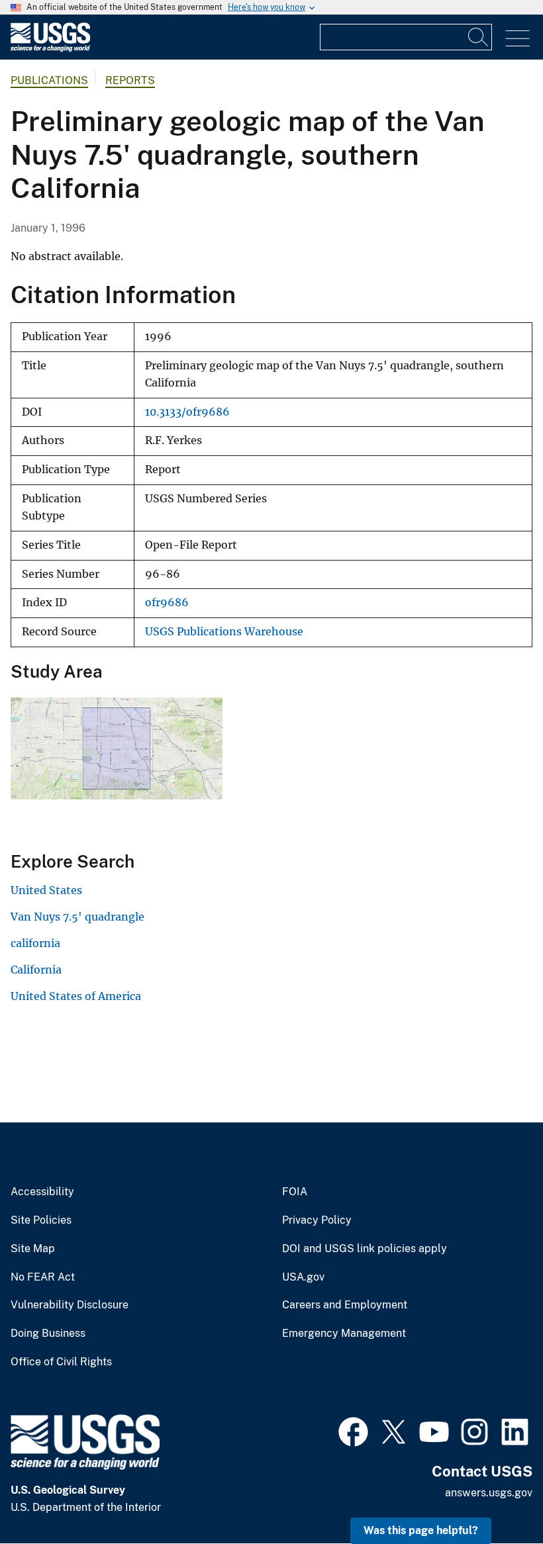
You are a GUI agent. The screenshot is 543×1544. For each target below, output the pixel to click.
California (36, 969)
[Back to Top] (495, 1496)
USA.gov (303, 1277)
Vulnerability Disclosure (69, 1305)
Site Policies (41, 1220)
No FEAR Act (43, 1277)
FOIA (294, 1192)
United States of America (76, 996)
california (35, 943)
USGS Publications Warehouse (224, 631)
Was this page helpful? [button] (421, 1530)
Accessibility (42, 1192)
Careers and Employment (344, 1305)
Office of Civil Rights (61, 1362)
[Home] (50, 48)
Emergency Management (344, 1334)
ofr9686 (167, 602)
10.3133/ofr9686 (187, 412)
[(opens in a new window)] (353, 1430)
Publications (49, 80)
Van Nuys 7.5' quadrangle (77, 916)
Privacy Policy (317, 1220)
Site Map (33, 1249)
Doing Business (48, 1334)
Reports (130, 80)
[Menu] (517, 38)
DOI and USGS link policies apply (364, 1249)
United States (46, 890)
